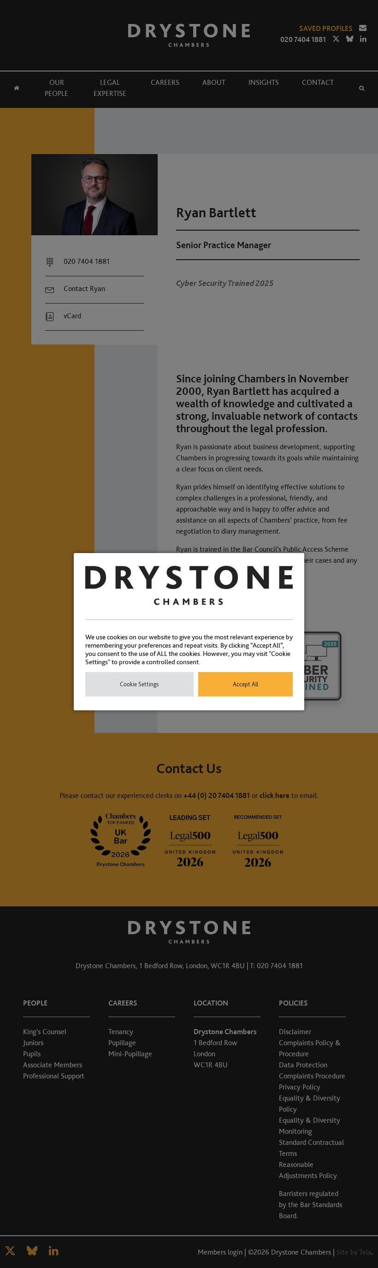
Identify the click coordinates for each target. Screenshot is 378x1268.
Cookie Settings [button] (139, 684)
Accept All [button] (245, 684)
